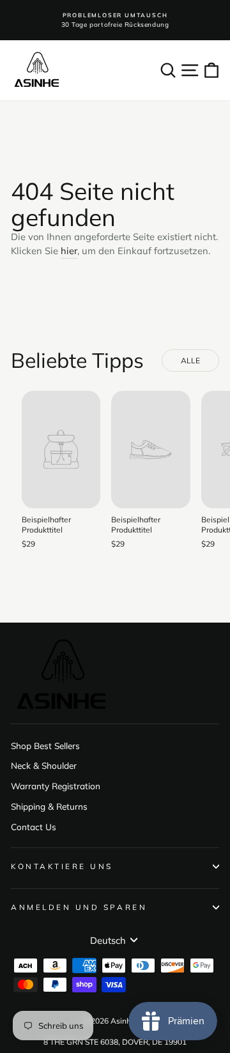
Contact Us (33, 826)
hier (69, 251)
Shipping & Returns (49, 806)
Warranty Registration (55, 785)
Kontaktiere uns (62, 866)
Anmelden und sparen (79, 907)
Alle (191, 360)
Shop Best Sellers (45, 745)
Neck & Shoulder (44, 765)
